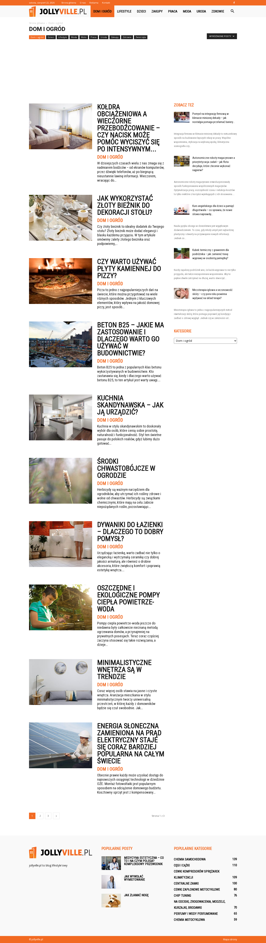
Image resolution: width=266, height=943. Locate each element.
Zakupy (157, 11)
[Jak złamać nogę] (111, 900)
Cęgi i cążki (182, 865)
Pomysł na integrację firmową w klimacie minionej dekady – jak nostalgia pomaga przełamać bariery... (213, 118)
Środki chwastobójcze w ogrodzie (126, 468)
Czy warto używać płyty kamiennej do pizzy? (129, 269)
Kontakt (106, 2)
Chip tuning (182, 895)
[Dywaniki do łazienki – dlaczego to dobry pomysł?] (60, 544)
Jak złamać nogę (136, 895)
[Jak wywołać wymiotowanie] (111, 882)
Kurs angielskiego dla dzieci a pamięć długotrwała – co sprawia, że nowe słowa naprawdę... (213, 210)
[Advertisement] (133, 69)
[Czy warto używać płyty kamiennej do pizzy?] (60, 281)
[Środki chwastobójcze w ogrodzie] (60, 481)
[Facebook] (234, 2)
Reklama (93, 2)
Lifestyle (124, 11)
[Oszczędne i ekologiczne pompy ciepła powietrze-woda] (60, 607)
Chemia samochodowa (190, 859)
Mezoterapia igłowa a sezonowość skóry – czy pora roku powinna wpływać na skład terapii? (212, 294)
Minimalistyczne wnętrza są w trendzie (124, 670)
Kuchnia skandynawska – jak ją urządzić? (130, 405)
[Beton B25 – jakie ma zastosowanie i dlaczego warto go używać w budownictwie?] (60, 344)
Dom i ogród (102, 11)
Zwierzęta (141, 37)
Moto (83, 37)
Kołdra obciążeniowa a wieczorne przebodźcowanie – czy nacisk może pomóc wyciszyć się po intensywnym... (128, 128)
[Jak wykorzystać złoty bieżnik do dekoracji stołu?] (60, 218)
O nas (83, 2)
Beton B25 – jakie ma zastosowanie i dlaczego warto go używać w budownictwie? (130, 339)
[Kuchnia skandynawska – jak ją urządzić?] (60, 417)
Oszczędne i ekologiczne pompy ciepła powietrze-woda (128, 598)
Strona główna (68, 2)
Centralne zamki (186, 883)
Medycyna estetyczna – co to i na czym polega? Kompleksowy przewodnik (144, 861)
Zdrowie (217, 11)
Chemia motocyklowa (189, 920)
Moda (187, 11)
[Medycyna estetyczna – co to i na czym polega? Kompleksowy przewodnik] (111, 863)
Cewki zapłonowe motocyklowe (197, 889)
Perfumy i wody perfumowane (196, 914)
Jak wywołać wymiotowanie (134, 878)
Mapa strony (230, 939)
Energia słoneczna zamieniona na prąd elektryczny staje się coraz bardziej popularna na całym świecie (130, 743)
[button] (232, 11)
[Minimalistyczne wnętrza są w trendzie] (60, 682)
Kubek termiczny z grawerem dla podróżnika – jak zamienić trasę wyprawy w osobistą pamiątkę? (210, 254)
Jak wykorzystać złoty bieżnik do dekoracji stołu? (125, 205)
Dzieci (141, 11)
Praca (172, 11)
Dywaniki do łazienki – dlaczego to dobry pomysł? (130, 532)
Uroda (201, 11)
